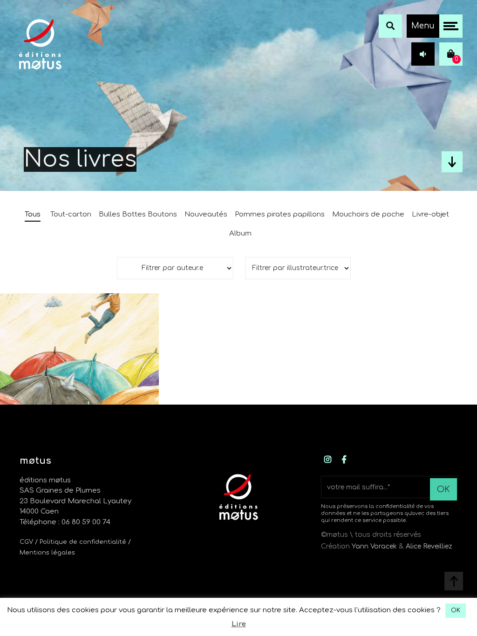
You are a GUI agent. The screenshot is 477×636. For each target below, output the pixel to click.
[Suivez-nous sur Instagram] (327, 460)
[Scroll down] (452, 161)
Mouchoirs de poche (368, 214)
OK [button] (455, 610)
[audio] (423, 54)
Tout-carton (70, 214)
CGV (26, 542)
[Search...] (390, 26)
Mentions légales (47, 552)
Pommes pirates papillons (280, 214)
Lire (239, 624)
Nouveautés (205, 214)
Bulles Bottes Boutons (138, 214)
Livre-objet (430, 214)
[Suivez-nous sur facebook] (344, 460)
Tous (33, 214)
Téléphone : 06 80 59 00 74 (65, 522)
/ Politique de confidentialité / (83, 542)
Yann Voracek (374, 546)
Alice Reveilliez (429, 546)
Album (240, 233)
